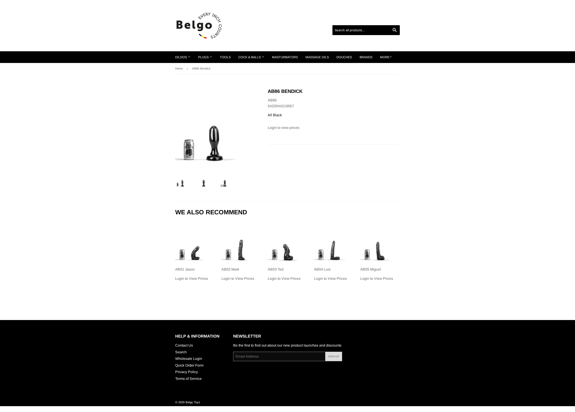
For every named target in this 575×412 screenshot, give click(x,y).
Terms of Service (188, 379)
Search (181, 352)
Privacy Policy (186, 372)
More (384, 57)
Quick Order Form (189, 365)
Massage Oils (317, 57)
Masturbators (285, 57)
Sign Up (333, 356)
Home (179, 68)
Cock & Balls (250, 57)
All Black (275, 115)
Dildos (181, 57)
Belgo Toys (193, 402)
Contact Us (184, 345)
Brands (366, 57)
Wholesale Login (188, 358)
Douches (344, 57)
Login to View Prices (191, 273)
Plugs (204, 57)
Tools (225, 57)
